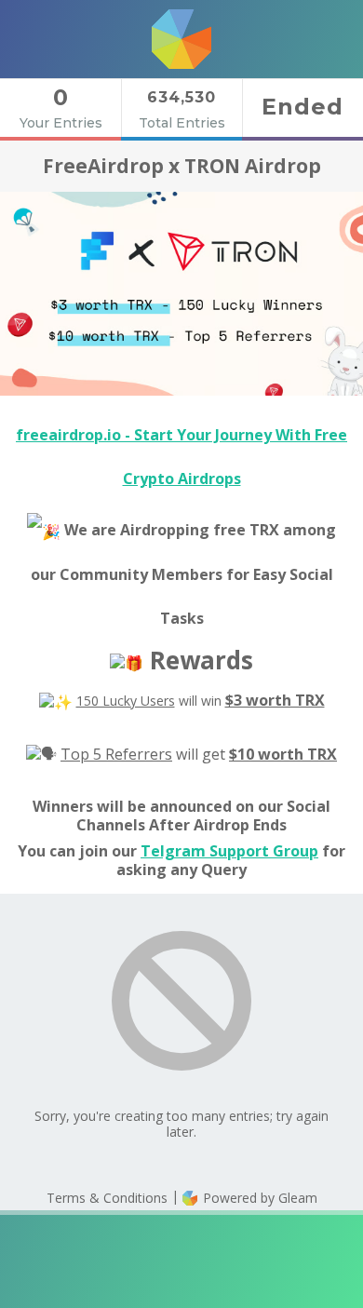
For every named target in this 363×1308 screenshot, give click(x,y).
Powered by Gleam (258, 1198)
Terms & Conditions (107, 1198)
